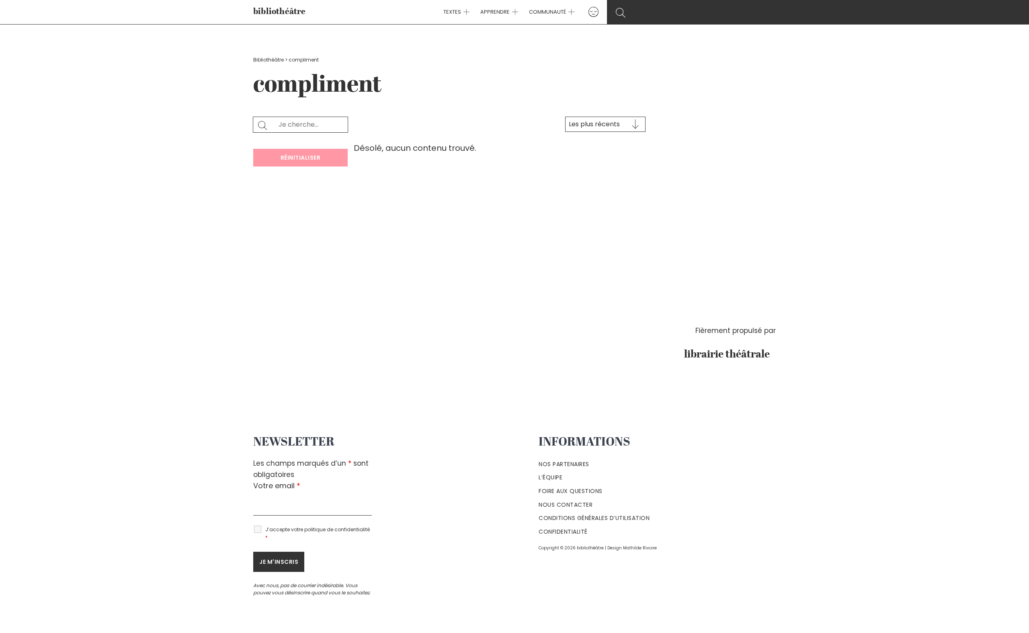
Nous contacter (565, 505)
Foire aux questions (571, 491)
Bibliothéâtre (268, 59)
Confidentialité (563, 532)
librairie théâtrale (730, 354)
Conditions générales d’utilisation (594, 518)
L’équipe (550, 477)
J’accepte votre (317, 533)
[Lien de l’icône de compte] (593, 11)
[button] (465, 12)
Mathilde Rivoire (640, 548)
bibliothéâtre (279, 12)
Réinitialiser (301, 158)
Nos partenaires (564, 464)
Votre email (276, 486)
